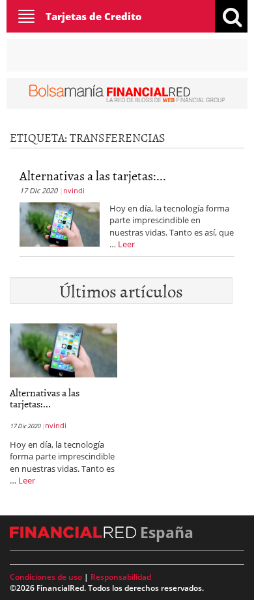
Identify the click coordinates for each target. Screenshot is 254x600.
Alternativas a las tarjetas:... (93, 175)
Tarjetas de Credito (94, 16)
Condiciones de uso (46, 576)
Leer (126, 244)
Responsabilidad (121, 576)
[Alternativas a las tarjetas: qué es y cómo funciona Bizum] (60, 223)
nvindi (74, 190)
